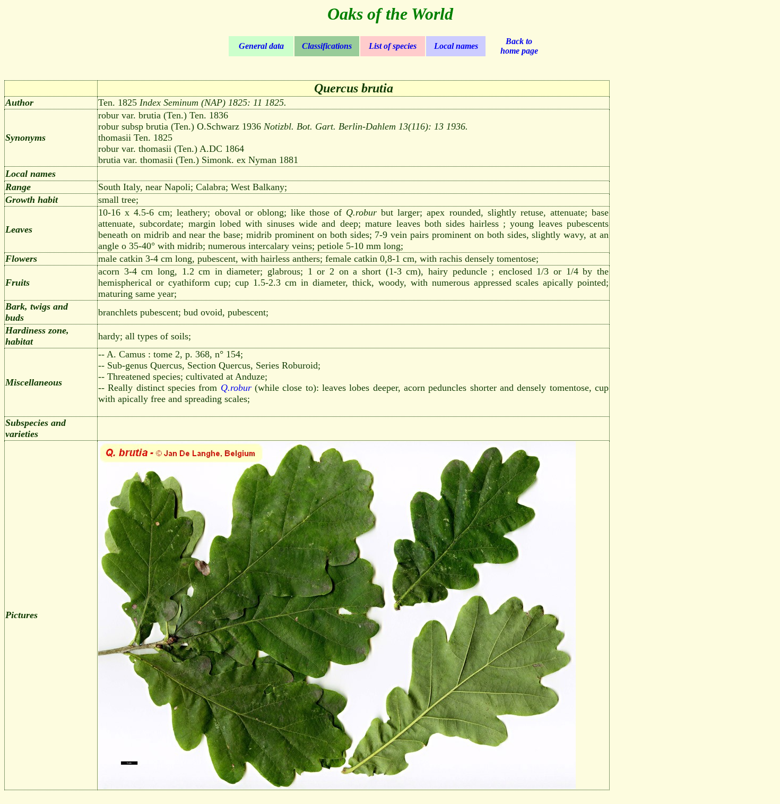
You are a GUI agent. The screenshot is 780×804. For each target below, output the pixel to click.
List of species (393, 45)
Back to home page (519, 46)
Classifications (327, 45)
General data (261, 45)
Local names (456, 45)
